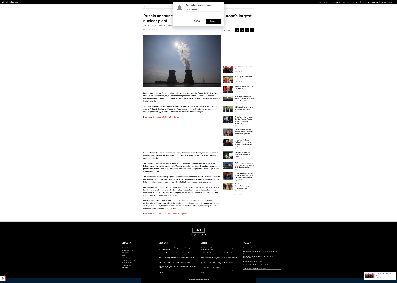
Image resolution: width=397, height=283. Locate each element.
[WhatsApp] (247, 30)
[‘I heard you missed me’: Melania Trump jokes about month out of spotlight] (228, 132)
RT (146, 29)
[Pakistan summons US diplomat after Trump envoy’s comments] (228, 186)
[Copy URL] (252, 30)
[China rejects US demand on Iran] (228, 79)
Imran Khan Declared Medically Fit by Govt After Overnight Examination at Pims (177, 258)
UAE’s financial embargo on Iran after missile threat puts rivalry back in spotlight (244, 165)
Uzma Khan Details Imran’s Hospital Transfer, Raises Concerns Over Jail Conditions (175, 253)
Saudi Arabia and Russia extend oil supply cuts (170, 214)
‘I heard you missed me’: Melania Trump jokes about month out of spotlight (244, 132)
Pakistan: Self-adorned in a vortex (253, 248)
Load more (237, 195)
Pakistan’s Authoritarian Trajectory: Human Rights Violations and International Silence (217, 263)
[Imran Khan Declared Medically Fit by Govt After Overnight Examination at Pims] (228, 142)
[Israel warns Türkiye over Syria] (228, 69)
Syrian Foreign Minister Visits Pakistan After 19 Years (243, 154)
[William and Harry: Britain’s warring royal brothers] (228, 109)
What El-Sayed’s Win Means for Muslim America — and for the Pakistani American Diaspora (219, 258)
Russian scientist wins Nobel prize (166, 117)
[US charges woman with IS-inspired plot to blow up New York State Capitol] (228, 98)
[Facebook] (237, 30)
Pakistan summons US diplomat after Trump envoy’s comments (242, 186)
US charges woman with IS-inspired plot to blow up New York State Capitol (244, 99)
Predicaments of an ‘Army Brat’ (253, 261)
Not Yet (197, 21)
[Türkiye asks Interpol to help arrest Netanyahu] (228, 89)
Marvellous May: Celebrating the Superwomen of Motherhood (258, 257)
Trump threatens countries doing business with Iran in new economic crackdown (244, 175)
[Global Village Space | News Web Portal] (11, 2)
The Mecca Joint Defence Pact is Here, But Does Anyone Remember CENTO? (218, 248)
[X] (242, 30)
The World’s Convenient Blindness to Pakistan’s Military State (218, 271)
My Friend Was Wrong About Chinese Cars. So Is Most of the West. (219, 253)
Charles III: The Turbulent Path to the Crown (257, 265)
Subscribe (214, 21)
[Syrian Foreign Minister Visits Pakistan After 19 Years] (228, 155)
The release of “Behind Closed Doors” (255, 269)
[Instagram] (195, 235)
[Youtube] (205, 235)
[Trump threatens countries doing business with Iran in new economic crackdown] (228, 176)
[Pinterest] (198, 235)
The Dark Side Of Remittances (210, 267)
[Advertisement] (182, 135)
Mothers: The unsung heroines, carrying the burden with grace (260, 252)
